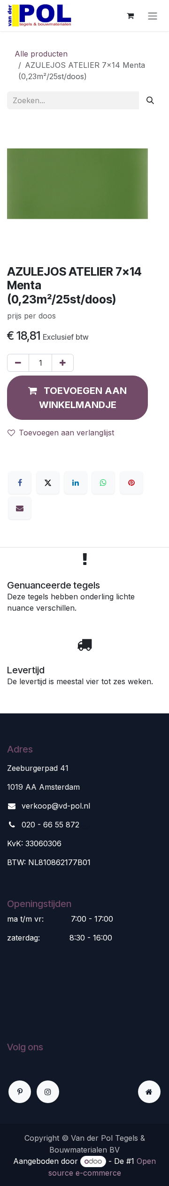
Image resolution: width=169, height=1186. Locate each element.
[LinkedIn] (75, 482)
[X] (48, 482)
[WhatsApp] (103, 482)
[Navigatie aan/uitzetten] (152, 15)
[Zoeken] (150, 100)
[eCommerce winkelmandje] (130, 15)
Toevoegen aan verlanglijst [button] (66, 432)
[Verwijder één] (18, 363)
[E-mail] (19, 508)
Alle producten (41, 53)
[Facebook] (19, 482)
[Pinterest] (131, 482)
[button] (77, 398)
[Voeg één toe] (63, 363)
